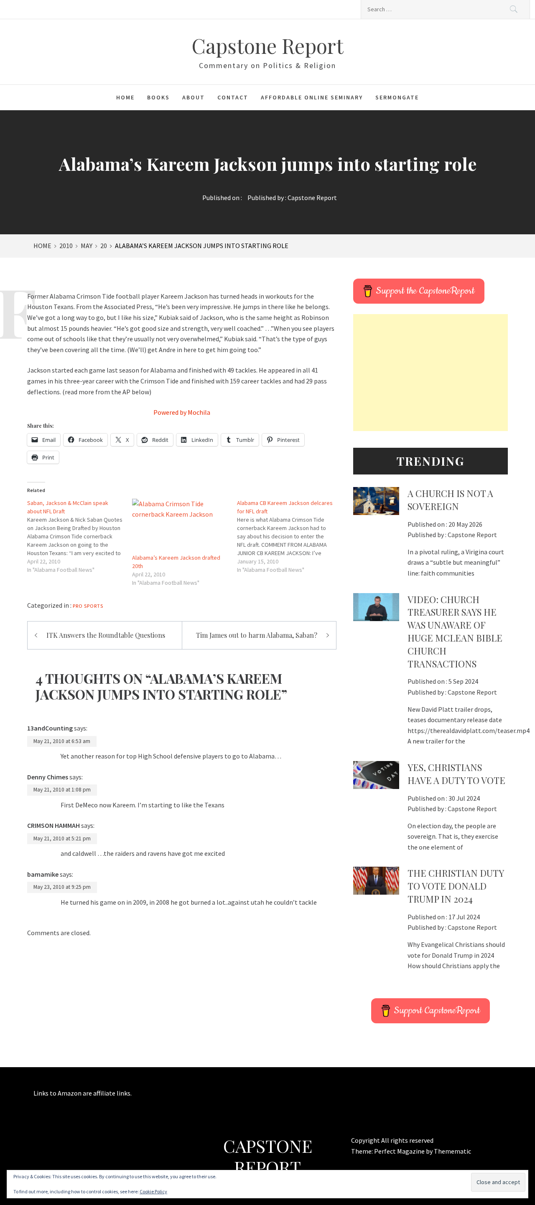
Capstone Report (267, 45)
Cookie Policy (153, 1191)
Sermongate (397, 97)
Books (158, 97)
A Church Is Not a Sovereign (450, 499)
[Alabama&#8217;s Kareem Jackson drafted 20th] (180, 526)
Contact (232, 97)
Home (125, 97)
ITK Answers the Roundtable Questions (105, 635)
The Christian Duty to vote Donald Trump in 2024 (456, 886)
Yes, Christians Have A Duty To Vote (456, 773)
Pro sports (88, 606)
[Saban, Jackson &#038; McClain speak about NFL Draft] (79, 536)
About (193, 97)
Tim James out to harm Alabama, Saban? (256, 635)
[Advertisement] (430, 372)
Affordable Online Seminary (312, 97)
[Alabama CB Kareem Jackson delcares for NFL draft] (289, 536)
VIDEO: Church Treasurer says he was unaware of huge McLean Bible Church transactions (455, 631)
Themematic (452, 1151)
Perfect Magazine (400, 1151)
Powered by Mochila (181, 412)
